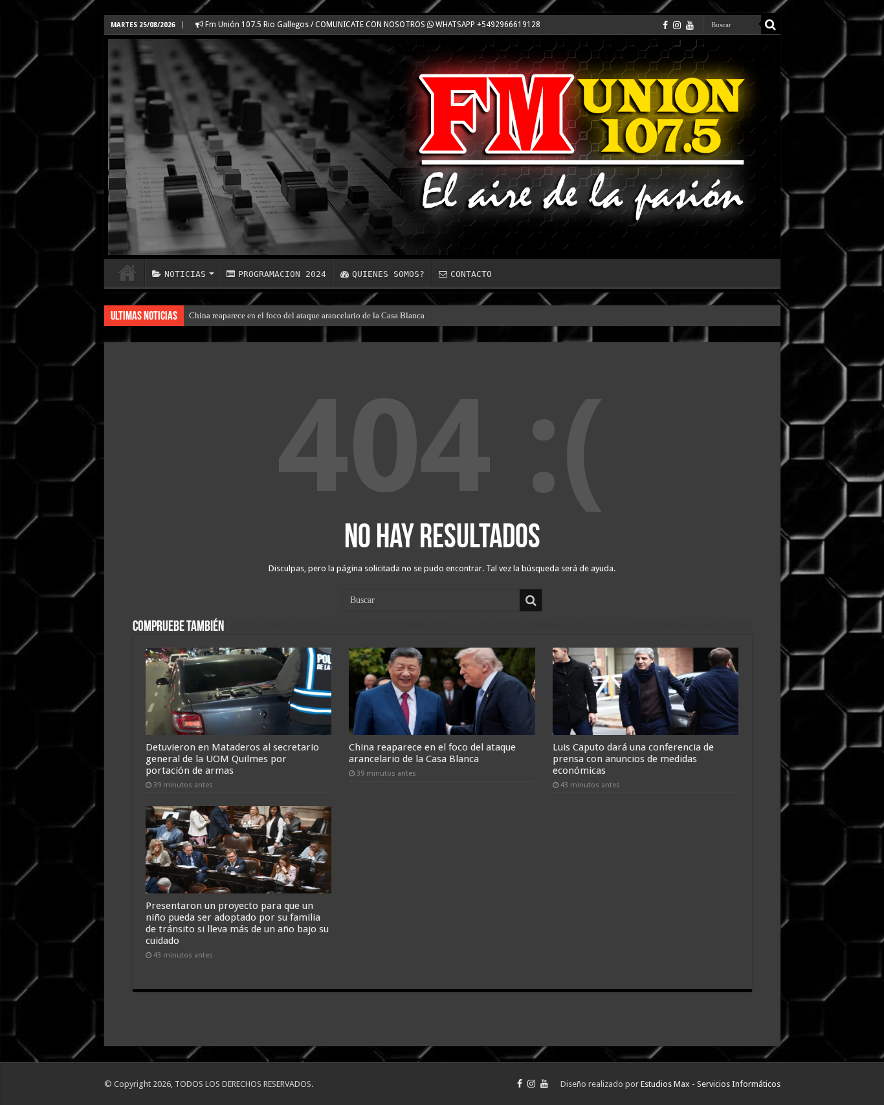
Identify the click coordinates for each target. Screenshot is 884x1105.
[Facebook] (665, 25)
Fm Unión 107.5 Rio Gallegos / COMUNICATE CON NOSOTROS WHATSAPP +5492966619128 (371, 24)
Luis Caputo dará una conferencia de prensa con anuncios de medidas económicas (633, 758)
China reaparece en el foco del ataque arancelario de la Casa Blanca (307, 315)
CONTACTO (471, 274)
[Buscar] (770, 24)
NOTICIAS (185, 274)
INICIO (127, 272)
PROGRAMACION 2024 (282, 274)
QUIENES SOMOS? (388, 274)
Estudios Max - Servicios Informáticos (710, 1084)
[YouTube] (690, 25)
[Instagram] (677, 25)
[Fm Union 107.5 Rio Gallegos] (442, 147)
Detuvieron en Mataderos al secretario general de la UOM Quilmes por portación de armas (232, 758)
